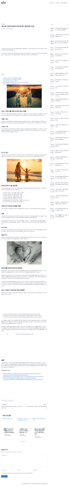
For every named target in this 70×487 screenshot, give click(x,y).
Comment (4, 455)
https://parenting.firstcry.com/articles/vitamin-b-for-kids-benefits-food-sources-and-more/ (23, 376)
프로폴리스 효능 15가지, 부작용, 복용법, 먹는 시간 (23, 430)
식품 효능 (57, 2)
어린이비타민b (4, 400)
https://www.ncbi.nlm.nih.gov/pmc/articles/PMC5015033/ (15, 375)
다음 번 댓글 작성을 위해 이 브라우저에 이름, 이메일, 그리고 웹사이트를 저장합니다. (18, 473)
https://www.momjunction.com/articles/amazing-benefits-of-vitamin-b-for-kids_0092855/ (23, 379)
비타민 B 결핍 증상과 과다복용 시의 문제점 (12, 79)
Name (3, 470)
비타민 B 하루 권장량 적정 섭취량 (10, 80)
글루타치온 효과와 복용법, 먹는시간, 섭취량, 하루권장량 (9, 430)
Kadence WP (45, 483)
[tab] (24, 441)
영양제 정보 (51, 2)
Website (35, 470)
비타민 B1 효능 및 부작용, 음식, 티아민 (11, 83)
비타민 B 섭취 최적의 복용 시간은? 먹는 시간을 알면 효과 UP (16, 82)
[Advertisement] (35, 13)
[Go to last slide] (5, 429)
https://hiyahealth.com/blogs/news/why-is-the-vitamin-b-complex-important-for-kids (22, 373)
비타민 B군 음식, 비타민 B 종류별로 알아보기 (12, 77)
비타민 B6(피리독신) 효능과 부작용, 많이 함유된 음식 (36, 406)
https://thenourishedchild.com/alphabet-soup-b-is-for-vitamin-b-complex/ (19, 378)
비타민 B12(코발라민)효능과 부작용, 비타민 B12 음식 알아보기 (12, 406)
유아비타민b (11, 400)
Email (19, 470)
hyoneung (4, 28)
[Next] (44, 429)
